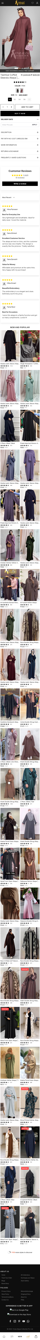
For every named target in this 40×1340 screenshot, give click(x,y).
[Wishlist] (32, 3)
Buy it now (20, 113)
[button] (19, 82)
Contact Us (5, 1300)
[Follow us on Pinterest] (19, 1321)
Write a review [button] (20, 184)
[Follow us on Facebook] (10, 1321)
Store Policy (5, 1294)
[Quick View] (17, 359)
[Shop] (12, 1336)
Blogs (3, 1281)
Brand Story (5, 1283)
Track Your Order (7, 1278)
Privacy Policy (6, 1291)
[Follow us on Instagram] (14, 1321)
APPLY (34, 125)
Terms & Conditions (7, 1297)
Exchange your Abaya (27, 1278)
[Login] (37, 3)
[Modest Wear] (28, 1336)
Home (3, 1275)
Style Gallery (25, 1281)
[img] (7, 206)
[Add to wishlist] (35, 64)
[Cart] (36, 1336)
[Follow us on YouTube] (23, 1321)
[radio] (17, 90)
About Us (24, 1297)
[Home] (4, 1336)
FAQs (22, 1300)
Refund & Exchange (27, 1291)
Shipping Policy (26, 1294)
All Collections (25, 1275)
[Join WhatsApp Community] (28, 1321)
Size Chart (23, 95)
